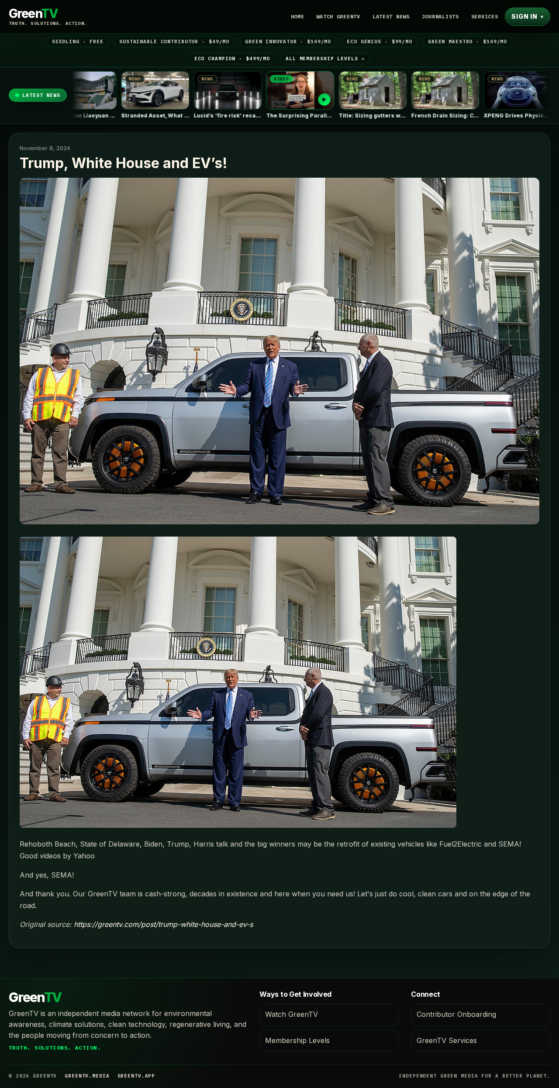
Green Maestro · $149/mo (467, 41)
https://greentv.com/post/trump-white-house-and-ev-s (163, 924)
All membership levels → (325, 58)
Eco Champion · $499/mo (232, 58)
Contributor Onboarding (456, 1014)
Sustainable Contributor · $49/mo (174, 41)
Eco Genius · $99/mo (379, 41)
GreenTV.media (87, 1076)
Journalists (440, 16)
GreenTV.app (136, 1076)
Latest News (391, 16)
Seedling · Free (78, 41)
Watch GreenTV (338, 16)
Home (297, 16)
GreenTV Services (447, 1040)
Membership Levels (297, 1040)
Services (484, 16)
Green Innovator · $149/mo (288, 41)
